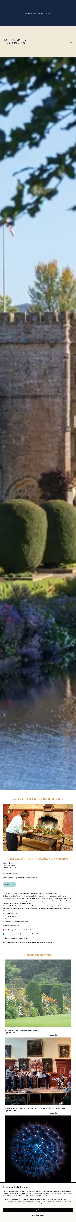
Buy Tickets (9, 884)
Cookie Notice (29, 1193)
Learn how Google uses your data (42, 1203)
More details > (53, 1035)
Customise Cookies (38, 1215)
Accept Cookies (38, 1210)
